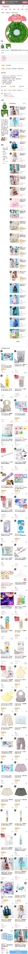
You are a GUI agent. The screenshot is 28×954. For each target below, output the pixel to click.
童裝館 (2, 12)
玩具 (18, 9)
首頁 (6, 9)
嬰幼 (10, 9)
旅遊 (26, 9)
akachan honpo (5, 50)
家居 (22, 9)
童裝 (14, 9)
